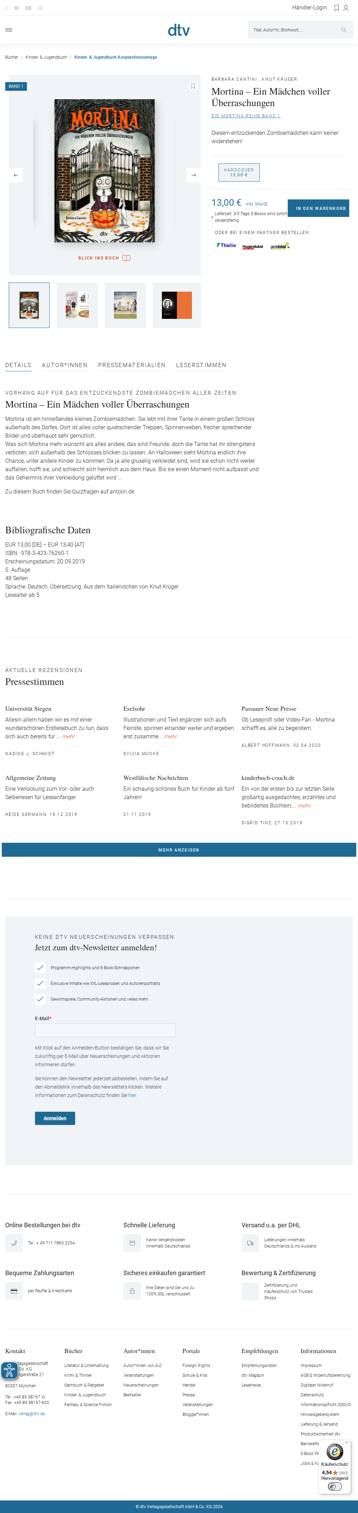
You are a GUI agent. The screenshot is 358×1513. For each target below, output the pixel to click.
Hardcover (239, 172)
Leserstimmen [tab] (201, 365)
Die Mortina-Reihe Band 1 (246, 116)
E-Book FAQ (311, 1453)
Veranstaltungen (138, 1375)
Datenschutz (312, 1395)
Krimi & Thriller (78, 1375)
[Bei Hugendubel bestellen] (253, 247)
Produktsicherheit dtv (321, 1434)
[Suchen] (344, 29)
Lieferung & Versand (319, 1424)
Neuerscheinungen (141, 1385)
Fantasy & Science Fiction (88, 1404)
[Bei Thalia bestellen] (225, 244)
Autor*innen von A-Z (142, 1365)
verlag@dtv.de (32, 1413)
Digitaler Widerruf (317, 1385)
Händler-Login (309, 8)
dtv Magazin (253, 1375)
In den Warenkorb (321, 208)
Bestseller (132, 1395)
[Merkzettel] (337, 8)
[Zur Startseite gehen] (179, 30)
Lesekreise (251, 1385)
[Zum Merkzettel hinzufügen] (193, 86)
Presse (188, 1395)
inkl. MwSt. (257, 204)
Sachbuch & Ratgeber (84, 1385)
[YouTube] (28, 8)
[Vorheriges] (16, 175)
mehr (68, 736)
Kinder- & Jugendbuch (85, 1395)
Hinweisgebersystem (320, 1414)
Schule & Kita (194, 1375)
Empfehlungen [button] (260, 1350)
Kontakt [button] (15, 1350)
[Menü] (8, 29)
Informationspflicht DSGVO (326, 1404)
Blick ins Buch (98, 258)
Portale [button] (191, 1350)
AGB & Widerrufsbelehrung (325, 1375)
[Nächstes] (194, 175)
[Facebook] (6, 8)
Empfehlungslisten (259, 1365)
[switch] (335, 1486)
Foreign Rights (196, 1365)
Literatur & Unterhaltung (86, 1365)
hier (132, 1095)
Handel (188, 1385)
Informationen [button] (318, 1350)
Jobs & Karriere (315, 1463)
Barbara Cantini (234, 79)
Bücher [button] (73, 1350)
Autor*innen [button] (139, 1350)
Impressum (311, 1365)
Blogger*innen (195, 1414)
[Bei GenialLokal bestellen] (280, 245)
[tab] (18, 367)
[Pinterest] (40, 8)
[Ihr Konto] (346, 8)
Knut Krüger (280, 79)
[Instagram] (16, 8)
